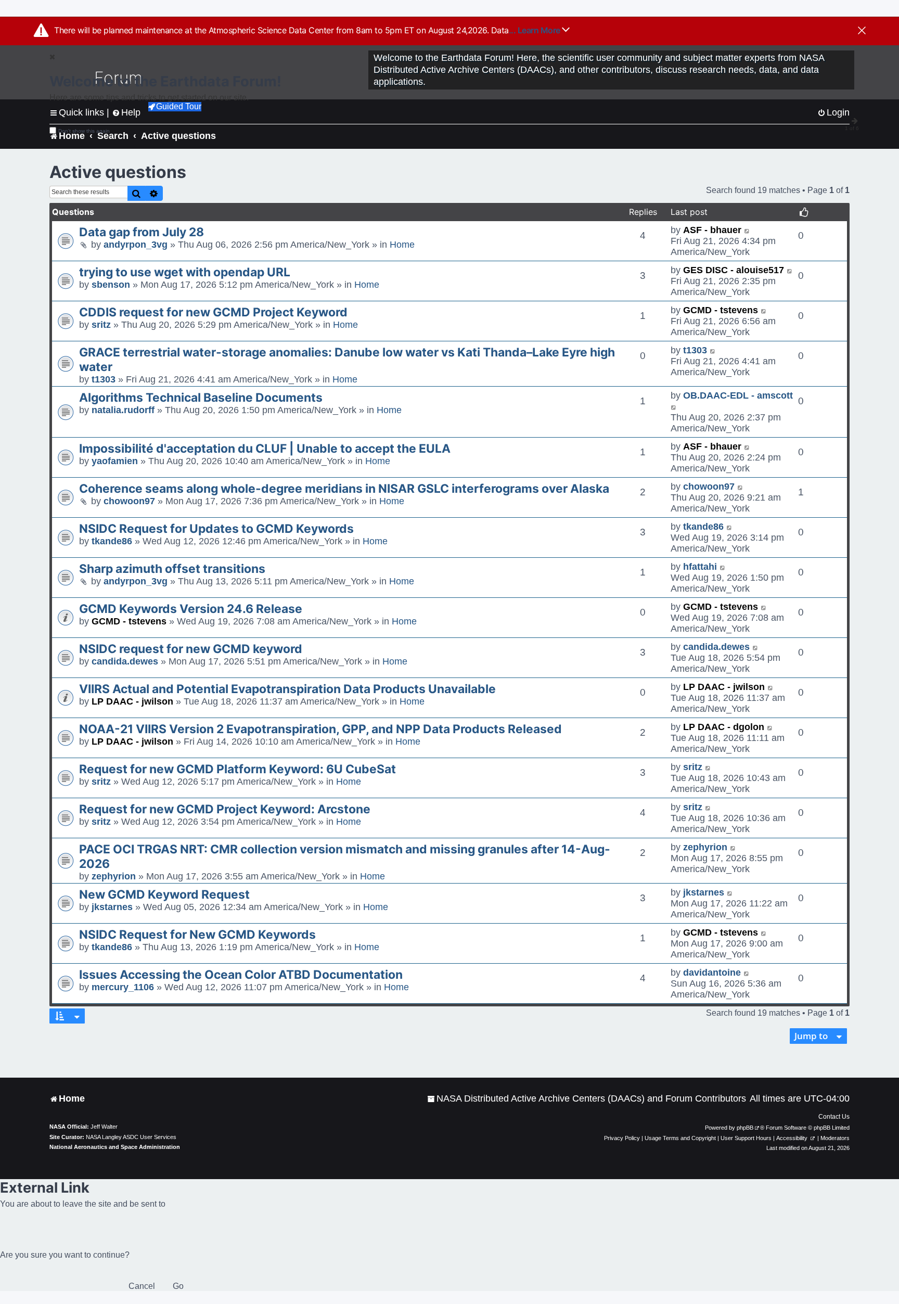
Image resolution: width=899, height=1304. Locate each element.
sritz (101, 324)
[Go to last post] (747, 230)
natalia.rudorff (123, 410)
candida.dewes (125, 661)
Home (402, 244)
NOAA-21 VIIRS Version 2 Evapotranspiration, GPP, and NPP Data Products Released (320, 729)
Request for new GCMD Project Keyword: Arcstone (224, 809)
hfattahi (700, 566)
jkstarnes (112, 907)
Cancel (142, 1286)
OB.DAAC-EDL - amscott (738, 395)
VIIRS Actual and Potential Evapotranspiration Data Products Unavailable (287, 689)
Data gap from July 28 (141, 232)
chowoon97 (129, 501)
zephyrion (114, 876)
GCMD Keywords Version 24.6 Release (190, 609)
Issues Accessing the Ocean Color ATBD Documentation (241, 974)
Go (178, 1286)
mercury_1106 (123, 987)
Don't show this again (84, 131)
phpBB (745, 1127)
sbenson (111, 284)
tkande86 (112, 541)
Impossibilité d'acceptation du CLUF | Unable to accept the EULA (265, 448)
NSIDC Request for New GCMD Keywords (197, 934)
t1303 (103, 379)
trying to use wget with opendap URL (184, 272)
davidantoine (712, 972)
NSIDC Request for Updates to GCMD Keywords (216, 528)
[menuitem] (586, 1099)
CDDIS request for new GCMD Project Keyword (213, 312)
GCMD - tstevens (720, 310)
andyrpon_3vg (136, 244)
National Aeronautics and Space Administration (114, 1147)
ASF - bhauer (712, 230)
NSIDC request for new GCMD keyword (190, 649)
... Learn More (535, 30)
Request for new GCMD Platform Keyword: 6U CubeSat (237, 769)
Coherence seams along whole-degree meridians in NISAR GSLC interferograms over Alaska (344, 488)
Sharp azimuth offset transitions (172, 568)
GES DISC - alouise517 (733, 270)
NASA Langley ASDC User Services (131, 1137)
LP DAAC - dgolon (723, 727)
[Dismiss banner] (862, 31)
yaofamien (115, 461)
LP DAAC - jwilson (132, 701)
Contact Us (834, 1116)
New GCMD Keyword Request (164, 894)
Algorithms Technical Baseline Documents (201, 397)
